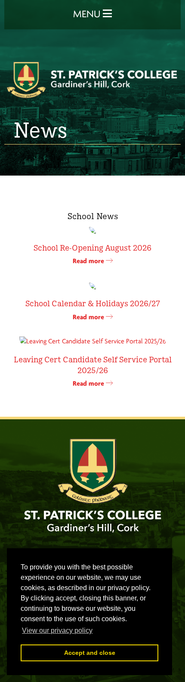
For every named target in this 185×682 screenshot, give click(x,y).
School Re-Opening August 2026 (92, 247)
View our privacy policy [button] (57, 630)
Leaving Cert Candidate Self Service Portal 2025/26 (93, 364)
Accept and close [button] (89, 652)
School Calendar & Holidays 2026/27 (92, 303)
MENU (88, 14)
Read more (89, 261)
